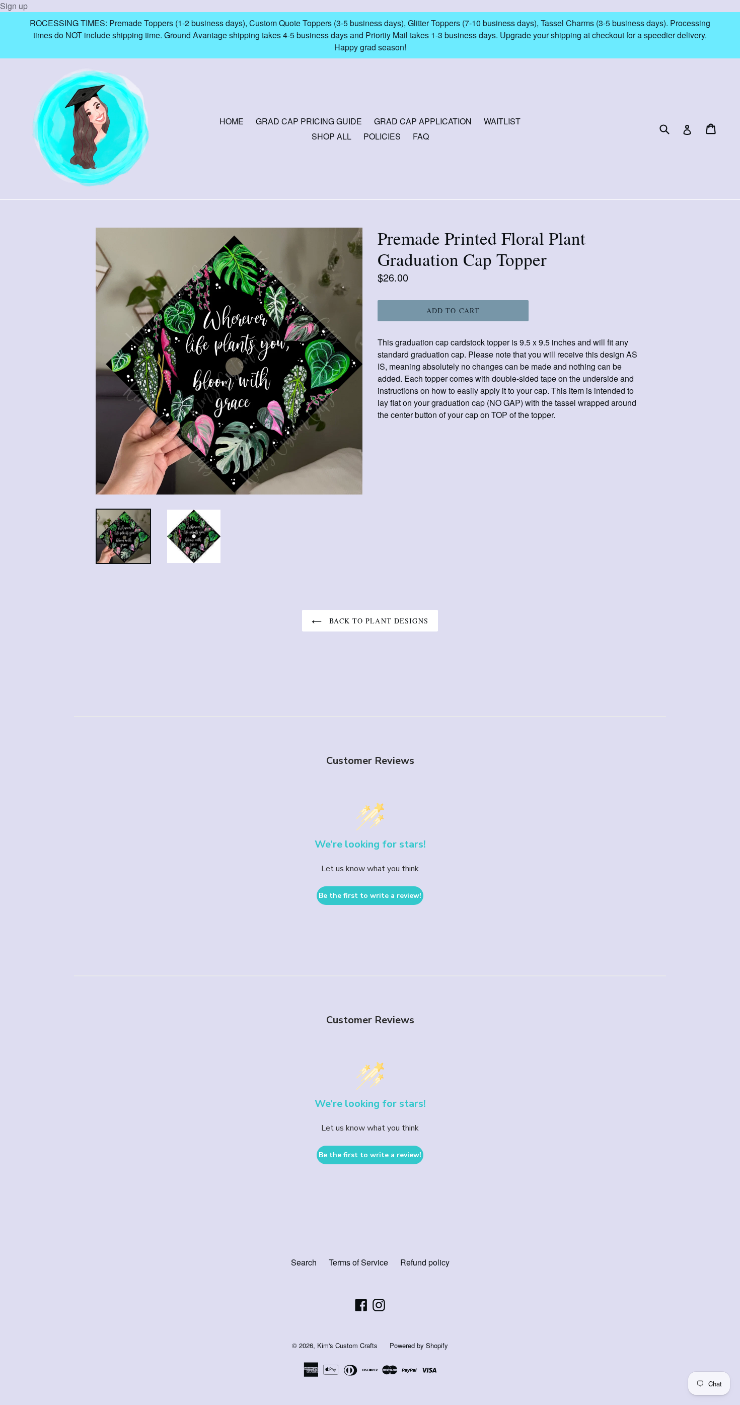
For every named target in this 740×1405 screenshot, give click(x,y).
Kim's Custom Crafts (347, 1345)
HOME (231, 121)
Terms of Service (358, 1262)
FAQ (421, 136)
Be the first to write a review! (370, 895)
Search (304, 1262)
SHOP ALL (331, 136)
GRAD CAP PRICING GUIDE (309, 121)
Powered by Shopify (419, 1345)
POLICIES (382, 136)
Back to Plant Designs (377, 620)
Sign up (14, 6)
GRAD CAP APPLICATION (423, 121)
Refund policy (425, 1262)
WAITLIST (502, 121)
